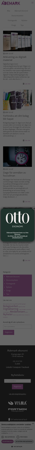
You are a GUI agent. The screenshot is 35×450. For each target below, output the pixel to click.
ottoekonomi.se (17, 238)
